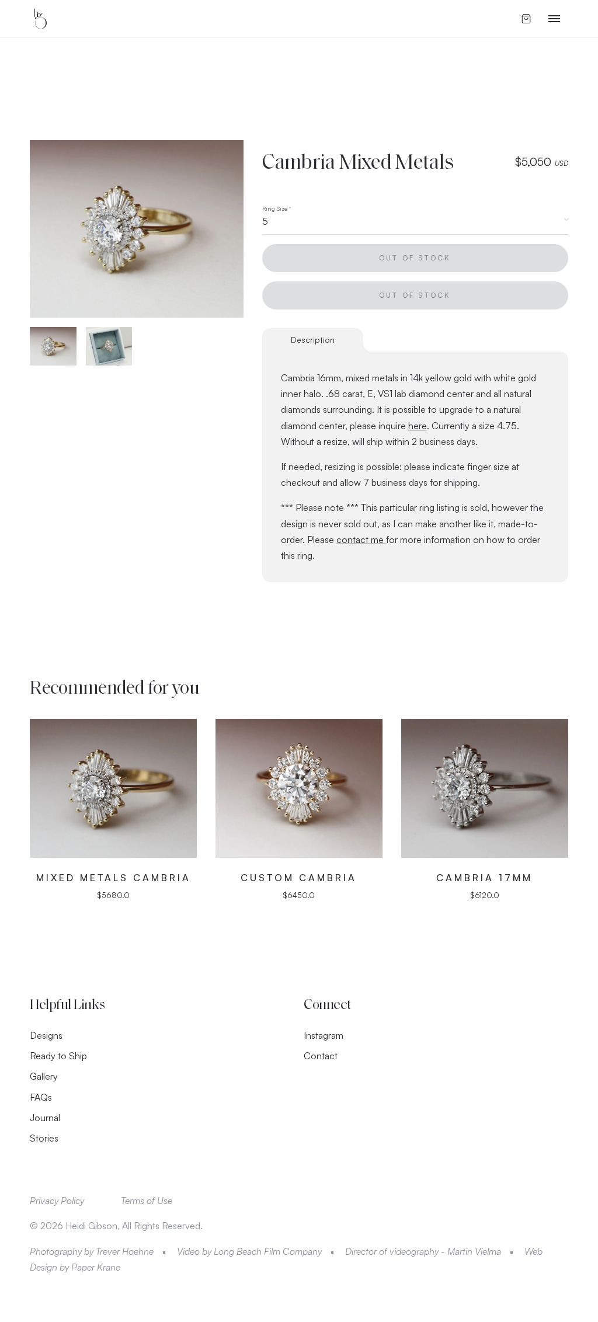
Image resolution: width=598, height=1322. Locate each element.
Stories (44, 1138)
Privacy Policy (57, 1200)
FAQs (41, 1097)
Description (313, 340)
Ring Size (276, 208)
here (417, 426)
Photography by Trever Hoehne (92, 1251)
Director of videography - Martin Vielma (423, 1251)
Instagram (323, 1035)
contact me (361, 539)
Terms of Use (146, 1200)
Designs (46, 1035)
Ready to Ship (58, 1056)
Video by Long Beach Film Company (249, 1251)
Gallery (44, 1076)
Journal (45, 1117)
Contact (321, 1056)
